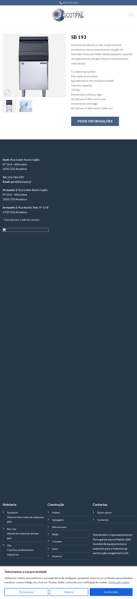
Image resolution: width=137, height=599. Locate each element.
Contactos (103, 519)
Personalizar (26, 591)
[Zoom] (7, 92)
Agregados (58, 519)
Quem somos (104, 512)
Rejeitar (69, 591)
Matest (56, 512)
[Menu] (131, 15)
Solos (55, 548)
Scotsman (12, 512)
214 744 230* (13, 177)
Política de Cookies (119, 582)
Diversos (57, 556)
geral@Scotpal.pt (17, 181)
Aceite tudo (111, 591)
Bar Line (11, 528)
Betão (55, 534)
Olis (9, 545)
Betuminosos (59, 526)
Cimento (57, 541)
